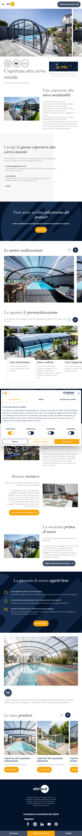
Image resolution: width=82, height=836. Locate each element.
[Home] (10, 6)
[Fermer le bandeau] (79, 393)
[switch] (31, 433)
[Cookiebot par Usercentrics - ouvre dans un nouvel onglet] (64, 393)
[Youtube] (49, 825)
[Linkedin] (42, 825)
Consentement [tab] (14, 399)
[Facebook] (28, 825)
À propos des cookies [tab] (68, 399)
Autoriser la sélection (41, 441)
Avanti (39, 230)
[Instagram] (35, 825)
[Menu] (3, 4)
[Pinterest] (56, 825)
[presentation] (69, 250)
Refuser (15, 441)
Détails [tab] (41, 399)
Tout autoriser (67, 441)
